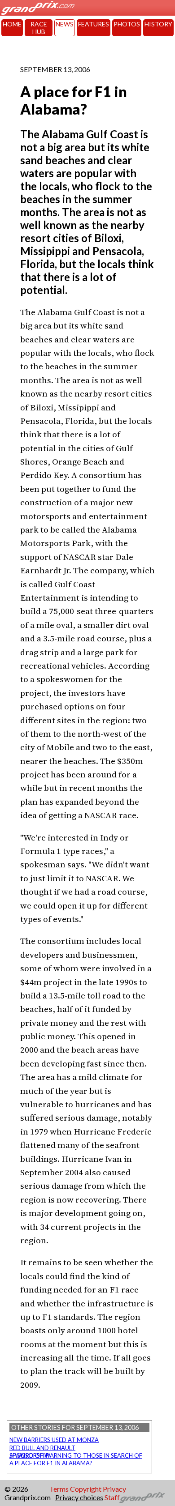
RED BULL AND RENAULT (42, 1447)
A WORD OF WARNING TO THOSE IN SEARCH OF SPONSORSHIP (75, 1455)
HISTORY (158, 24)
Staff (112, 1497)
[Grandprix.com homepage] (142, 1497)
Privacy (114, 1489)
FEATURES (93, 24)
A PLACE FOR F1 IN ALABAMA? (50, 1463)
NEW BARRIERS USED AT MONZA (54, 1439)
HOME (12, 24)
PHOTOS (127, 24)
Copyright (85, 1489)
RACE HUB (39, 27)
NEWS (65, 24)
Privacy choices (79, 1497)
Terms (59, 1489)
